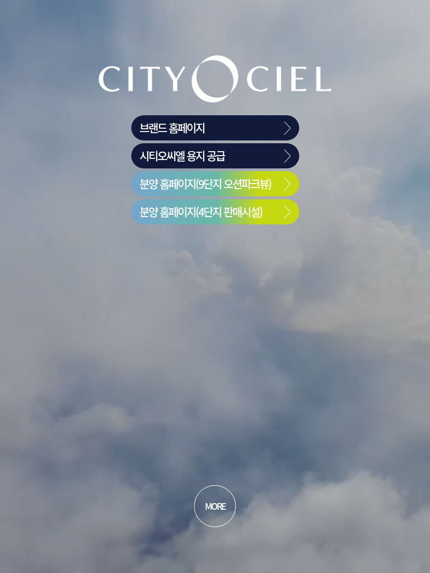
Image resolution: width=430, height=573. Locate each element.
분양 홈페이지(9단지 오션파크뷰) (205, 184)
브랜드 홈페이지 (171, 128)
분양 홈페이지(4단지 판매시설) (200, 212)
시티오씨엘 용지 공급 (182, 156)
